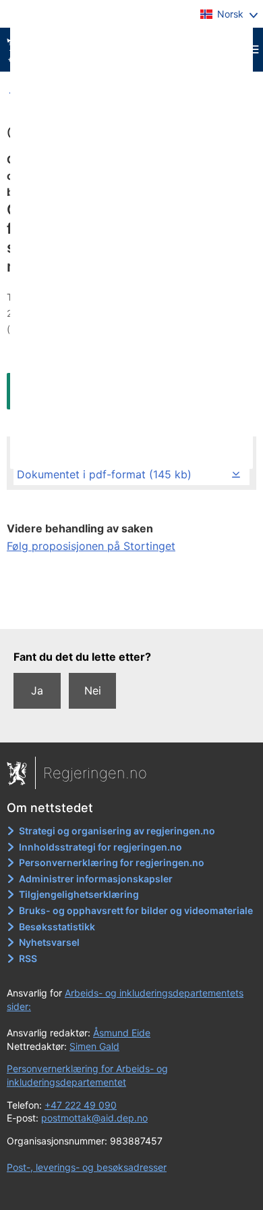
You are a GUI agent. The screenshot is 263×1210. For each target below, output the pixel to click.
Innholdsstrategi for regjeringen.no (100, 847)
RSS (28, 958)
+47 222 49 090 (81, 1105)
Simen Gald (94, 1046)
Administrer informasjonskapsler (96, 878)
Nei (92, 690)
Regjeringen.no (95, 773)
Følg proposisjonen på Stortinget (91, 546)
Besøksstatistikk (57, 926)
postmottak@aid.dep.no (94, 1118)
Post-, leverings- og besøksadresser (87, 1167)
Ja (37, 690)
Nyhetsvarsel (49, 942)
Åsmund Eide (121, 1032)
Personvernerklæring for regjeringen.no (111, 862)
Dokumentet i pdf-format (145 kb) (104, 474)
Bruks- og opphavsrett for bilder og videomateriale (136, 910)
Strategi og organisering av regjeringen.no (117, 830)
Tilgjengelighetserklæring (79, 894)
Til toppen (132, 608)
